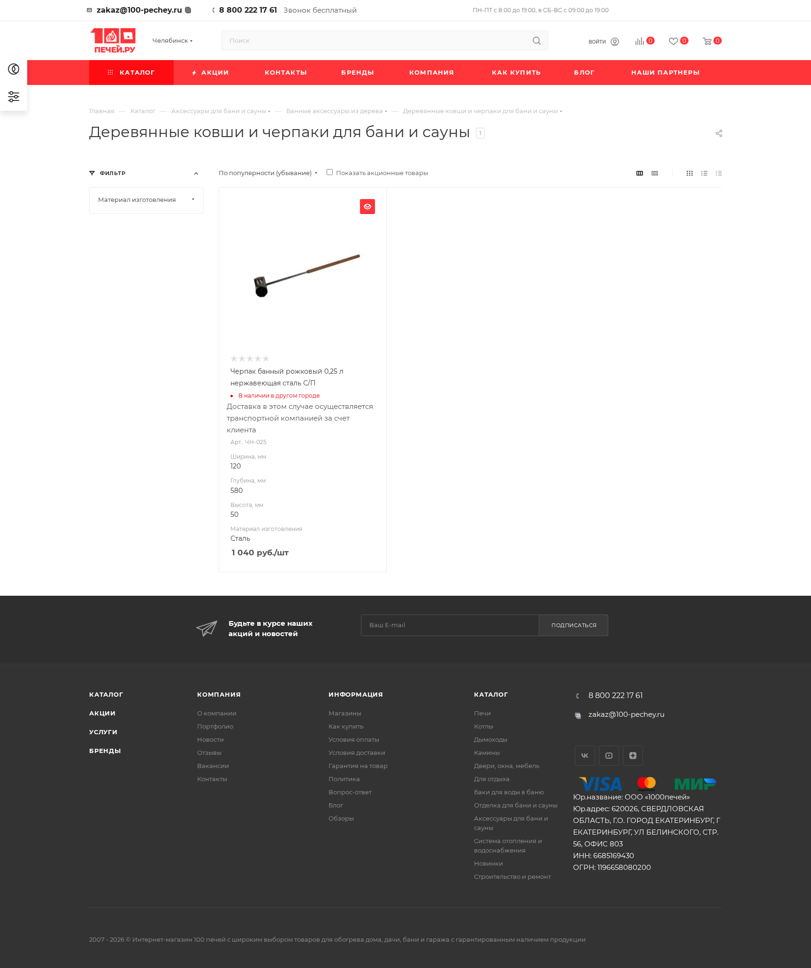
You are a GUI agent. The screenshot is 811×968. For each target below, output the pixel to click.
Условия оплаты (354, 739)
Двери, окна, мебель (506, 765)
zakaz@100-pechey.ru (139, 10)
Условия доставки (357, 752)
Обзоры (341, 818)
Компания (219, 694)
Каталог (106, 694)
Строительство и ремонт (512, 876)
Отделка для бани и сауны (516, 805)
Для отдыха (492, 779)
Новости (210, 739)
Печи (482, 713)
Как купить (346, 726)
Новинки (488, 863)
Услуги (103, 732)
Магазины (345, 713)
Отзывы (209, 752)
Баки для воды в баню (509, 792)
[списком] (704, 173)
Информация (356, 694)
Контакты (212, 779)
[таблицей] (718, 173)
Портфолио (215, 726)
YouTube (609, 755)
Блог (336, 805)
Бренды (105, 750)
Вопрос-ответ (350, 792)
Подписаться (574, 625)
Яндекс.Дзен (633, 755)
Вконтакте (585, 755)
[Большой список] (654, 173)
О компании (217, 713)
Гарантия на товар (358, 765)
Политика (344, 779)
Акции (102, 713)
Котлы (483, 726)
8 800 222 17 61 (248, 10)
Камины (487, 752)
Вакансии (213, 765)
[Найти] (536, 40)
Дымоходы (490, 739)
